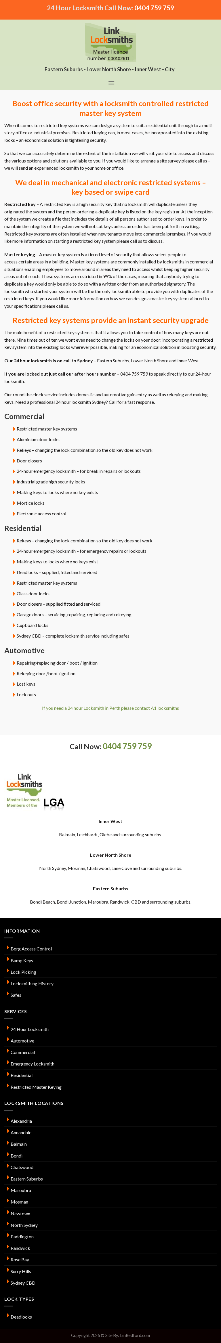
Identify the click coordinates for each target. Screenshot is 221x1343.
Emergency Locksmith (32, 1063)
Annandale (21, 1132)
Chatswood (22, 1167)
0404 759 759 (154, 8)
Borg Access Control (31, 948)
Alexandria (21, 1121)
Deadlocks (21, 1316)
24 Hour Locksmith (30, 1029)
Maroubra (21, 1190)
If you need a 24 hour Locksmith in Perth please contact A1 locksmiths (110, 708)
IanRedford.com (135, 1335)
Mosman (19, 1201)
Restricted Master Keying (36, 1087)
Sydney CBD (23, 1282)
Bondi (16, 1155)
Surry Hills (21, 1271)
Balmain (19, 1144)
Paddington (22, 1236)
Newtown (20, 1213)
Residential (22, 1075)
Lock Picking (23, 972)
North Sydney (24, 1225)
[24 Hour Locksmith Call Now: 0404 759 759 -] (110, 42)
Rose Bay (20, 1259)
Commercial (23, 1052)
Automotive (22, 1040)
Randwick (20, 1248)
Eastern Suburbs (27, 1178)
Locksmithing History (32, 983)
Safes (16, 995)
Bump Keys (22, 960)
